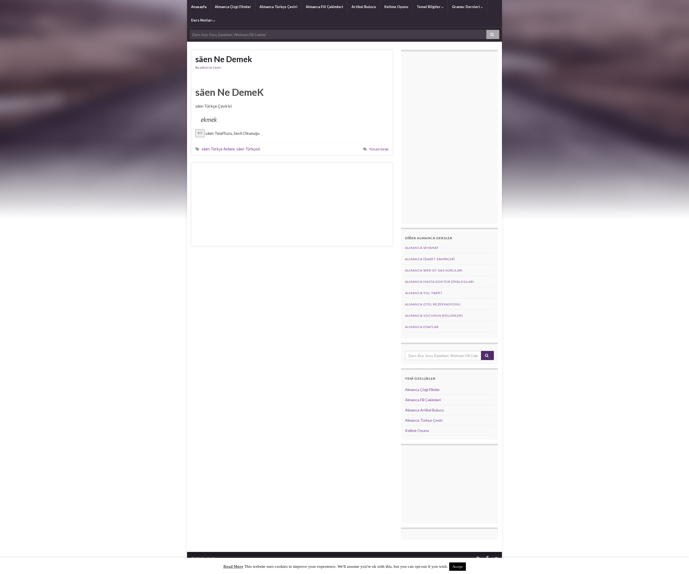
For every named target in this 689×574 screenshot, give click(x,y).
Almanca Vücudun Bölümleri (434, 316)
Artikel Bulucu (363, 7)
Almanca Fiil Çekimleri (324, 7)
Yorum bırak (379, 149)
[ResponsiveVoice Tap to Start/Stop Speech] (200, 133)
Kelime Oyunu (396, 7)
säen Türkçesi (248, 149)
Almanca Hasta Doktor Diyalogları (439, 282)
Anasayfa (198, 7)
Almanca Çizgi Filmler (233, 7)
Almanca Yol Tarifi (423, 293)
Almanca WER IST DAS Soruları (434, 270)
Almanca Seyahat (422, 248)
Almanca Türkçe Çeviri (278, 7)
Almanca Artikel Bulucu (424, 410)
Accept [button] (457, 567)
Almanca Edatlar (422, 327)
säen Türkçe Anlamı (218, 149)
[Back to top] (677, 562)
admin (204, 67)
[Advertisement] (292, 204)
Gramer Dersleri (466, 7)
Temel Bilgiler (429, 7)
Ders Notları (202, 20)
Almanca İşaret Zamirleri (430, 259)
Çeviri (217, 67)
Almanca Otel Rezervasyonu (433, 304)
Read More (233, 566)
